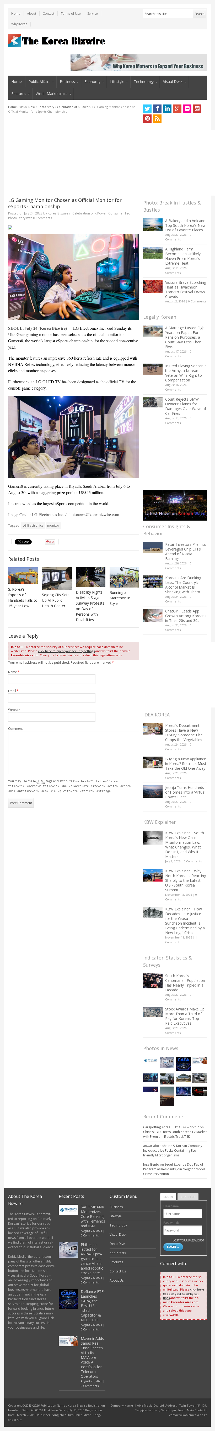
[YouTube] (197, 108)
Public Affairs (39, 81)
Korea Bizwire (58, 213)
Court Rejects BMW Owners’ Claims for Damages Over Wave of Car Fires (185, 406)
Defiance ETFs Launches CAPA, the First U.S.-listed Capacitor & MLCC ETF (93, 1305)
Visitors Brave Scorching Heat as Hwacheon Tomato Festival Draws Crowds (185, 289)
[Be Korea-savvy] (57, 40)
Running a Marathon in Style (120, 598)
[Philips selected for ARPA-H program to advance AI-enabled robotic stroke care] (167, 1062)
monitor (53, 525)
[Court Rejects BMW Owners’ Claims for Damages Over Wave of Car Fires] (153, 402)
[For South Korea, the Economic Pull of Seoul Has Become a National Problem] (167, 1096)
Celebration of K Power (73, 107)
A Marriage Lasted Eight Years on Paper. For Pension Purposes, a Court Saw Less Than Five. (185, 337)
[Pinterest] (147, 118)
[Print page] (73, 227)
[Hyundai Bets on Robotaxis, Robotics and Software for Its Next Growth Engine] (199, 1078)
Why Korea (19, 24)
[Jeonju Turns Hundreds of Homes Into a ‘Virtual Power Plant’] (153, 791)
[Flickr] (187, 108)
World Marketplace (52, 93)
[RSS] (157, 118)
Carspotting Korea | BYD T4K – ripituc (171, 1127)
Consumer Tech (120, 213)
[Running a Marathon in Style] (124, 577)
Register (188, 1197)
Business (67, 81)
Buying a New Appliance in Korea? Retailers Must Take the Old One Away (185, 763)
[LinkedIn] (167, 108)
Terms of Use (71, 13)
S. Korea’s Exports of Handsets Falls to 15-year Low (22, 597)
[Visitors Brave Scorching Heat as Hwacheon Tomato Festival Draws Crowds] (153, 286)
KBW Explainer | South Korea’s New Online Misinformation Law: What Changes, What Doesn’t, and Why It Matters (184, 844)
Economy (92, 81)
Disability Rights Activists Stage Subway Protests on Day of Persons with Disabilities (90, 606)
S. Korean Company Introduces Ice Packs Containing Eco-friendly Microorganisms (172, 1150)
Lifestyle (117, 81)
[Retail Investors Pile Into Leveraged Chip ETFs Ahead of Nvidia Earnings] (153, 547)
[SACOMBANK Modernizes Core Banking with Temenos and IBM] (150, 1060)
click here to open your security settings (66, 651)
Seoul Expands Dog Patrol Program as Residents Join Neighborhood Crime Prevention (174, 1169)
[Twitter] (147, 108)
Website (14, 709)
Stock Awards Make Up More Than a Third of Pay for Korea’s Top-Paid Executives (185, 1016)
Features (18, 93)
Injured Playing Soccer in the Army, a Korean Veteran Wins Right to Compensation (186, 372)
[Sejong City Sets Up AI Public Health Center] (57, 578)
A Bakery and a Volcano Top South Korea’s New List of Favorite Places (185, 225)
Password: (171, 1222)
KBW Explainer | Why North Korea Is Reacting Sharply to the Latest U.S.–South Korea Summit (185, 880)
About (31, 13)
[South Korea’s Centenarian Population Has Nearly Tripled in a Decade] (153, 980)
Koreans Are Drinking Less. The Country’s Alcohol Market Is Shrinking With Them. (183, 584)
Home (15, 13)
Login (168, 1197)
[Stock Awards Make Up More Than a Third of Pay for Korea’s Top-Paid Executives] (153, 1012)
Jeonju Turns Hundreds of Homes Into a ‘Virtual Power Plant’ (185, 792)
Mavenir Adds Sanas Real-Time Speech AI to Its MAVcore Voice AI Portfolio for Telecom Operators (92, 1357)
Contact (48, 13)
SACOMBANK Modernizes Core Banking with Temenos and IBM (93, 1216)
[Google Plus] (177, 108)
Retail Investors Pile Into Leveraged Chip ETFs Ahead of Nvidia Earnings (185, 551)
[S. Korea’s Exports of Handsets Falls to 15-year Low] (23, 575)
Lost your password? (188, 1240)
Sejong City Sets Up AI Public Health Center (55, 600)
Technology (144, 81)
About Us (116, 1280)
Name (14, 672)
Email (13, 691)
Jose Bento (151, 1164)
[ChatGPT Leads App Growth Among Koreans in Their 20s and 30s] (153, 615)
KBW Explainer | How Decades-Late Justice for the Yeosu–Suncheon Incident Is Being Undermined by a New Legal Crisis (185, 920)
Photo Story (46, 107)
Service (92, 13)
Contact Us (118, 1271)
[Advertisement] (73, 155)
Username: (171, 1206)
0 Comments (197, 301)
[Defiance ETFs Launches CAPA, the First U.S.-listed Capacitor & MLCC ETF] (183, 1064)
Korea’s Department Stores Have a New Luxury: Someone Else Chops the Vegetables (184, 732)
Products (116, 1262)
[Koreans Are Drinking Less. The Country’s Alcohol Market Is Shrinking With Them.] (153, 581)
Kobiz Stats (118, 1253)
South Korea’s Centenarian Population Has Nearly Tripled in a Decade (185, 982)
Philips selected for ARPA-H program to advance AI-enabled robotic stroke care (92, 1258)
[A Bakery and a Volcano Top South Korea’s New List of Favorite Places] (153, 224)
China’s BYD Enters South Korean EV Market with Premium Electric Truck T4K (175, 1134)
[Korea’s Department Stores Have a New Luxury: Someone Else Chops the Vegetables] (153, 729)
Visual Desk (172, 81)
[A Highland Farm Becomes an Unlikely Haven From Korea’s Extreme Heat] (153, 252)
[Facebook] (157, 108)
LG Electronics (33, 525)
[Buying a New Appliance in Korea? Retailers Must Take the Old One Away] (153, 762)
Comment (15, 728)
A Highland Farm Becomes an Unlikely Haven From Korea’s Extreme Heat (183, 256)
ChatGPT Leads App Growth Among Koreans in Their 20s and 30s (185, 616)
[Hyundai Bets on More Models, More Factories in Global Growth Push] (199, 1091)
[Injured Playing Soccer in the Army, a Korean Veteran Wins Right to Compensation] (153, 369)
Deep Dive (117, 1243)
